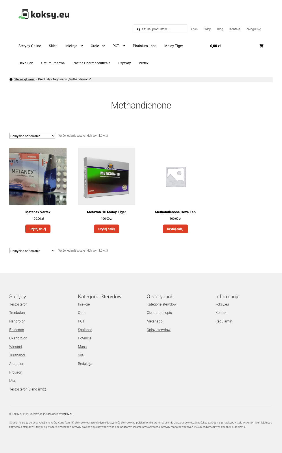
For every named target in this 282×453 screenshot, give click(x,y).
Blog (220, 29)
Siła (81, 355)
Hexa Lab (26, 63)
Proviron (15, 372)
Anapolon (16, 364)
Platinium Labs (144, 46)
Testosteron (18, 304)
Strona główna (24, 79)
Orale (95, 46)
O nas (194, 29)
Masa (82, 347)
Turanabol (17, 355)
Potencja (85, 338)
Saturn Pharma (53, 63)
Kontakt (234, 29)
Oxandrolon (18, 338)
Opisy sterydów (159, 330)
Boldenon (16, 330)
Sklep (207, 29)
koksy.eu (222, 304)
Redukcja (85, 364)
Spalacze (85, 330)
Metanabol (155, 321)
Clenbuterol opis (159, 313)
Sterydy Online (30, 46)
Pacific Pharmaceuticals (91, 63)
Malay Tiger (173, 46)
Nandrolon (17, 321)
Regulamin (223, 321)
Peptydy (124, 63)
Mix (12, 381)
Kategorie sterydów (161, 304)
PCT (116, 46)
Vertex (143, 63)
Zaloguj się (253, 29)
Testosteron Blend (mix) (27, 389)
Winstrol (15, 347)
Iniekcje (71, 46)
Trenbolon (17, 313)
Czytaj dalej (38, 229)
